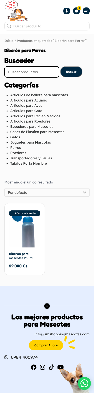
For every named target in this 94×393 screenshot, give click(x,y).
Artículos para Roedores (30, 121)
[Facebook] (34, 367)
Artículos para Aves (26, 105)
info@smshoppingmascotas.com (62, 334)
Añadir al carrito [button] (25, 213)
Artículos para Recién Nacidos (35, 116)
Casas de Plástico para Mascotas (37, 132)
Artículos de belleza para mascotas (39, 95)
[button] (86, 11)
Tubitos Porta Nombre (28, 163)
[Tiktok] (51, 367)
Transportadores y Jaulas (31, 158)
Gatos (15, 137)
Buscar (71, 72)
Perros (15, 147)
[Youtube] (60, 367)
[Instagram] (42, 367)
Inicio (8, 41)
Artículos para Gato (26, 110)
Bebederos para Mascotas (31, 126)
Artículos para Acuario (28, 100)
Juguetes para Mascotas (30, 142)
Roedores (18, 153)
